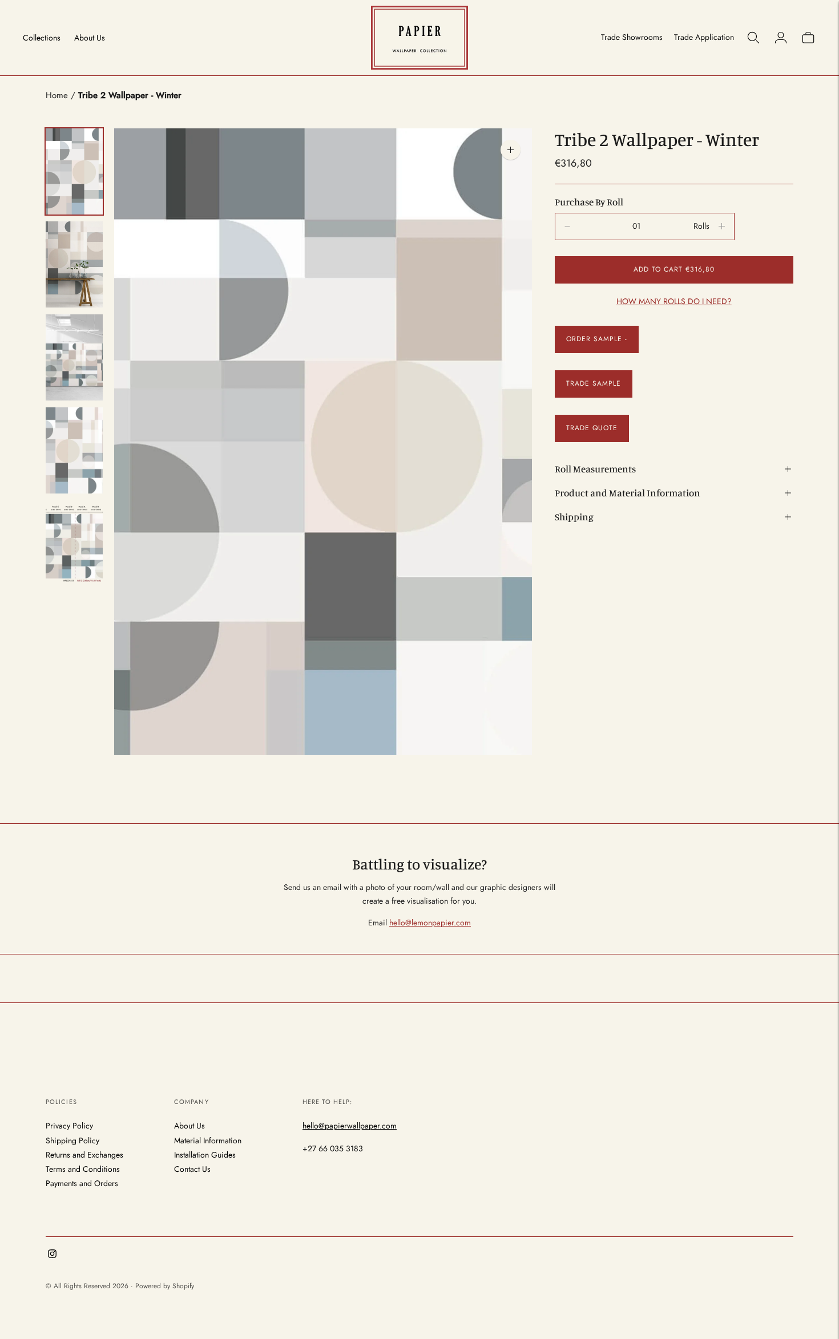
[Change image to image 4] (74, 450)
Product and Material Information (627, 493)
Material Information (207, 1140)
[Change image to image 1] (74, 171)
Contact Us (192, 1169)
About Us (89, 37)
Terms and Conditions (83, 1169)
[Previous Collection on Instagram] (52, 1255)
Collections (41, 37)
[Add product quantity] (567, 226)
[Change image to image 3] (74, 357)
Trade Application (704, 37)
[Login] (781, 37)
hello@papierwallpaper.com (349, 1125)
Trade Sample (593, 383)
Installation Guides (205, 1154)
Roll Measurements (595, 469)
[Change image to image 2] (74, 264)
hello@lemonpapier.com (430, 922)
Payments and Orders (82, 1183)
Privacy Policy (69, 1125)
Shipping (574, 517)
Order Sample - (596, 339)
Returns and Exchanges (84, 1154)
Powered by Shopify (164, 1286)
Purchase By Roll (589, 202)
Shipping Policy (72, 1140)
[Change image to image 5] (74, 543)
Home (57, 95)
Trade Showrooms (632, 37)
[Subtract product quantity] (721, 226)
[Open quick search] (753, 37)
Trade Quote (592, 428)
